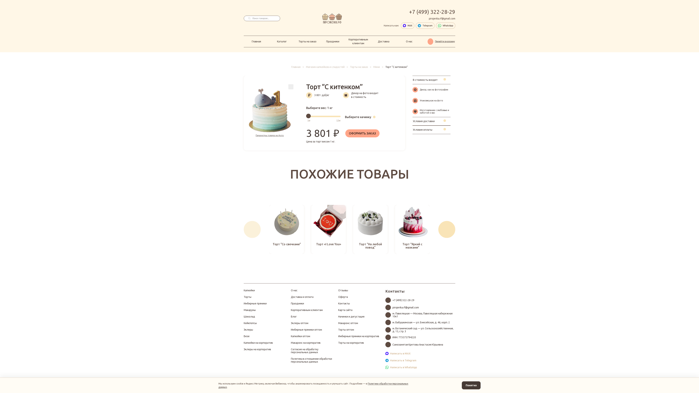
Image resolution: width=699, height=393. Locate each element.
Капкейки (249, 290)
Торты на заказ (307, 41)
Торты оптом (346, 329)
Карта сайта (345, 310)
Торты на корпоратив (351, 342)
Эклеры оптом (299, 323)
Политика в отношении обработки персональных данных (311, 360)
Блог (294, 316)
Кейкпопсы (250, 323)
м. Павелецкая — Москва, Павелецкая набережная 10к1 (422, 315)
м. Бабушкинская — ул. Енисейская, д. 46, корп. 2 (421, 322)
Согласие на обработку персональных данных (304, 351)
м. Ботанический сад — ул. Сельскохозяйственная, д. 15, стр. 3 (422, 330)
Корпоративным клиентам (358, 41)
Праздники (332, 41)
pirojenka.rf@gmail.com (442, 18)
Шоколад (249, 316)
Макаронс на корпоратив (306, 342)
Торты (247, 296)
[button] (252, 229)
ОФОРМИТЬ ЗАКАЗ (362, 133)
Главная (256, 41)
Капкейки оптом (300, 336)
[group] (286, 229)
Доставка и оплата (302, 296)
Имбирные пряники (255, 303)
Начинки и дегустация (351, 316)
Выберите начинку (358, 117)
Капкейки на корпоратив (258, 342)
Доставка (383, 41)
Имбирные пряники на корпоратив (358, 336)
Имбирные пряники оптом (306, 329)
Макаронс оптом (348, 323)
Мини (376, 67)
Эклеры (248, 329)
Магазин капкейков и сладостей (325, 67)
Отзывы (343, 290)
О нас (409, 41)
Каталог (282, 41)
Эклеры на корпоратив (257, 349)
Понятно (471, 385)
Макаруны (250, 310)
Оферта (343, 296)
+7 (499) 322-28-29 (432, 12)
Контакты (344, 303)
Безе (247, 336)
